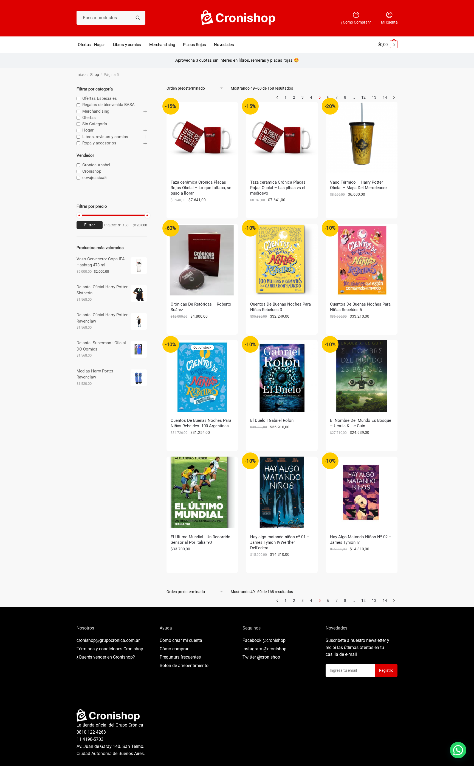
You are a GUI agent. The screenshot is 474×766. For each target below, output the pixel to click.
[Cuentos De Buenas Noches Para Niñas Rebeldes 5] (361, 259)
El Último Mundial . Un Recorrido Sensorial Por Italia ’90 (200, 539)
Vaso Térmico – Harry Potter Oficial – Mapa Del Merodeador (358, 185)
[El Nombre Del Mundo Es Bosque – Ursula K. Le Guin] (361, 376)
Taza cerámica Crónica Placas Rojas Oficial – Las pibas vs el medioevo (278, 188)
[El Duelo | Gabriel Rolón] (282, 376)
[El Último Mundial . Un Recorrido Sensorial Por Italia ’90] (202, 492)
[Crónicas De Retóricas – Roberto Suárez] (202, 259)
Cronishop (91, 171)
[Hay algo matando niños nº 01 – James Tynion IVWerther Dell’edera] (282, 492)
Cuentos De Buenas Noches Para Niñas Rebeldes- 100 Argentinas (201, 423)
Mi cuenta (389, 22)
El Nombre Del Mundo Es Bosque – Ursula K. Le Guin (360, 423)
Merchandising (95, 111)
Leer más (202, 445)
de (184, 665)
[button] (458, 750)
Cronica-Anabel (96, 165)
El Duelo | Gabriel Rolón (272, 420)
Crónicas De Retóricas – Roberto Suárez (201, 307)
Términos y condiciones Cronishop (110, 648)
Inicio (81, 74)
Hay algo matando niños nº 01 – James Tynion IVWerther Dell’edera (279, 542)
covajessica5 (94, 177)
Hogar (88, 130)
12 (363, 97)
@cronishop (274, 640)
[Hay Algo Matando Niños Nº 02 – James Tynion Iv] (361, 492)
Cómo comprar (174, 648)
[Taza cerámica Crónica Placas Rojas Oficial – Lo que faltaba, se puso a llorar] (202, 137)
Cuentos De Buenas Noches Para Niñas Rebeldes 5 (360, 307)
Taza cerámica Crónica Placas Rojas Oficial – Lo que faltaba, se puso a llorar (201, 188)
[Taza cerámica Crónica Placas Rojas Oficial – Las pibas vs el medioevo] (282, 137)
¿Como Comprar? (356, 22)
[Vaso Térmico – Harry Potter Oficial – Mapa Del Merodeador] (361, 137)
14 (385, 97)
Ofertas (89, 117)
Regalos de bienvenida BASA (108, 104)
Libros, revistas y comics (105, 136)
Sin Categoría (94, 123)
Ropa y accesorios (99, 143)
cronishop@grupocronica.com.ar (108, 640)
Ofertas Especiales (99, 98)
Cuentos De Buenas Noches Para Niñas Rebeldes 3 (280, 307)
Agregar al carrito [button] (202, 212)
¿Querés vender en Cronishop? (106, 657)
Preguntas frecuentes (180, 657)
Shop (94, 74)
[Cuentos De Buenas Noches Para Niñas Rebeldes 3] (282, 259)
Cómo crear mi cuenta (181, 640)
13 (374, 97)
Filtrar (89, 225)
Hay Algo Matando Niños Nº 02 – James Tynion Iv (360, 539)
